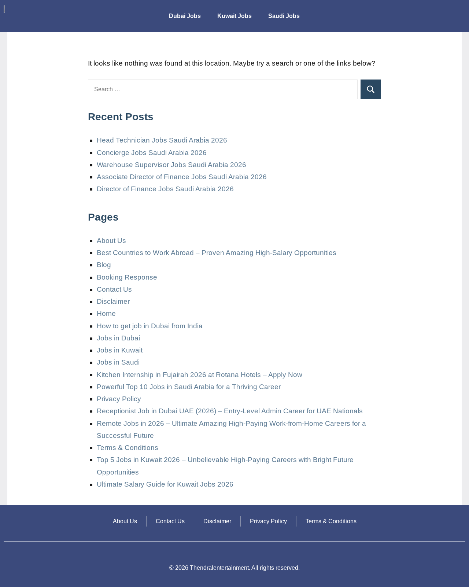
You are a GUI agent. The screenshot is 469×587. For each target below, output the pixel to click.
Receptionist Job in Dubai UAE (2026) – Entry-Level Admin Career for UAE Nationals (230, 411)
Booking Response (127, 277)
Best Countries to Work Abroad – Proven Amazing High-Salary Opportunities (216, 252)
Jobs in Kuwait (120, 350)
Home (106, 313)
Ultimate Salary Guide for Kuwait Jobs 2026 (165, 484)
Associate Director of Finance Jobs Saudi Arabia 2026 (182, 177)
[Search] (371, 89)
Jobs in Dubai (118, 338)
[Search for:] (223, 89)
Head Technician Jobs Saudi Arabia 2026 (162, 140)
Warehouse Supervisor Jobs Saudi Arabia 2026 (171, 165)
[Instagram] (413, 13)
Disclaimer (113, 301)
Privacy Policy (119, 399)
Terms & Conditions (127, 447)
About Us (111, 240)
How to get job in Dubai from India (150, 326)
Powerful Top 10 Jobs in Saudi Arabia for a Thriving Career (189, 387)
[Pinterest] (456, 13)
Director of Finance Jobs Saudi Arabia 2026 (165, 189)
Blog (104, 265)
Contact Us (114, 289)
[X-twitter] (434, 13)
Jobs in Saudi (118, 362)
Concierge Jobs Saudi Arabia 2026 (152, 152)
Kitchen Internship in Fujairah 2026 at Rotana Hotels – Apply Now (199, 375)
